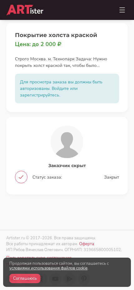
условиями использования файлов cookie (48, 268)
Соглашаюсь (25, 278)
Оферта (86, 243)
